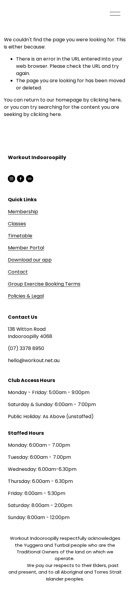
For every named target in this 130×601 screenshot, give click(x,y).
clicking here (105, 99)
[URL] (29, 178)
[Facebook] (20, 178)
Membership (23, 211)
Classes (17, 223)
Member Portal (26, 247)
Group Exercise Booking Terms (44, 283)
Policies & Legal (26, 296)
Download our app (30, 259)
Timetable (20, 235)
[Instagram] (11, 178)
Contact (18, 271)
